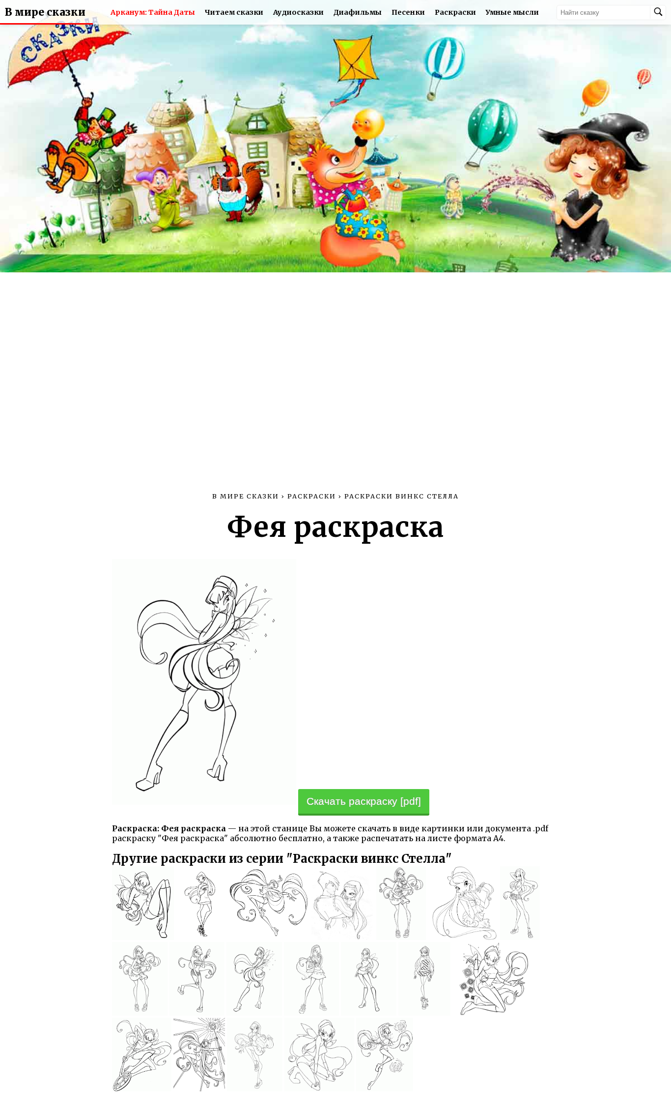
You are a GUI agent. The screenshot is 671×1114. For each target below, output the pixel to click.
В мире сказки (45, 12)
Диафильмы (358, 12)
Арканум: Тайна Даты (153, 12)
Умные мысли (512, 12)
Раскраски (455, 12)
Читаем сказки (234, 12)
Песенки (408, 12)
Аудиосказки (298, 12)
